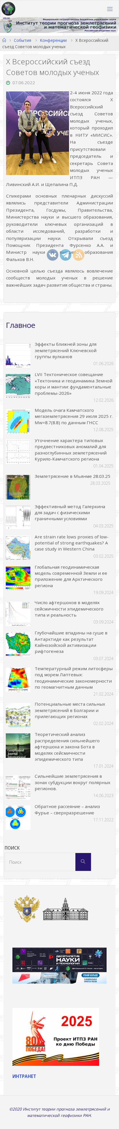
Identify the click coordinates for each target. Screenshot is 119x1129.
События (22, 40)
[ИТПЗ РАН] (8, 9)
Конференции (53, 40)
